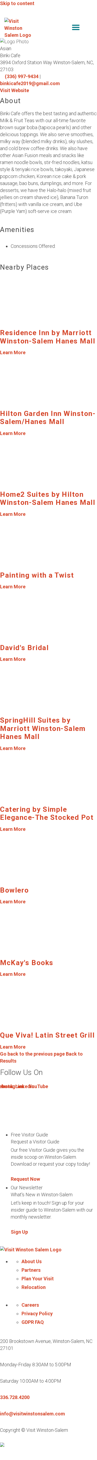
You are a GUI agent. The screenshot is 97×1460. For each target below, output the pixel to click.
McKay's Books (26, 963)
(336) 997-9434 (21, 76)
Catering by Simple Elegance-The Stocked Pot (47, 813)
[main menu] (76, 28)
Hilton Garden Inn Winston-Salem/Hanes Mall (48, 418)
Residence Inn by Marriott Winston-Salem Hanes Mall (47, 337)
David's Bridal (24, 648)
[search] (64, 28)
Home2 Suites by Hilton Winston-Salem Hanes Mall (47, 498)
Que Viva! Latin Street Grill (47, 1035)
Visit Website (14, 90)
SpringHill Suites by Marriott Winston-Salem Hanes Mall (42, 728)
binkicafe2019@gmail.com (30, 83)
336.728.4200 (15, 1397)
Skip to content (17, 3)
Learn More (13, 352)
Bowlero (14, 890)
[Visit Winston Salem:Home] (18, 28)
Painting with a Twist (37, 575)
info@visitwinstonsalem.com (32, 1413)
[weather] (88, 28)
